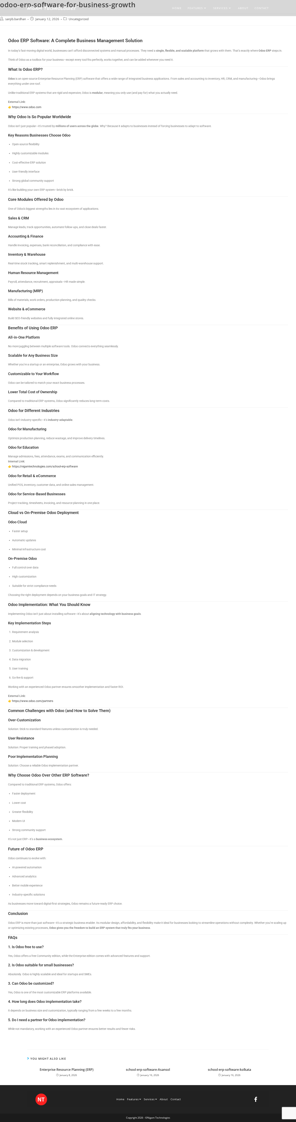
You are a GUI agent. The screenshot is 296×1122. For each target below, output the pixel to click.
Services (149, 1099)
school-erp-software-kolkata (229, 1069)
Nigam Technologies (51, 7)
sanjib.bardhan (15, 19)
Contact (176, 1099)
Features (133, 1099)
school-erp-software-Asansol (148, 1069)
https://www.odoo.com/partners (32, 701)
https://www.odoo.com (26, 107)
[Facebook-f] (256, 1099)
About (164, 1099)
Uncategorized (79, 19)
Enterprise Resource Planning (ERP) (66, 1069)
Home (120, 1099)
